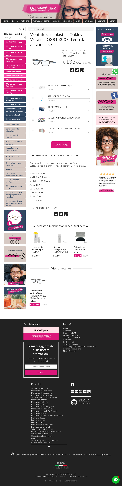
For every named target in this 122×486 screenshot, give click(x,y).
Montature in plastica (37, 29)
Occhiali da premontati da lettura (14, 174)
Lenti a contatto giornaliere (12, 130)
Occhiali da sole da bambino (13, 164)
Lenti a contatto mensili (12, 136)
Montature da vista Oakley (14, 91)
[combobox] (69, 89)
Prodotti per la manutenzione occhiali (12, 150)
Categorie (67, 330)
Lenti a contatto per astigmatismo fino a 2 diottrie (15, 203)
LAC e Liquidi (68, 342)
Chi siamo (88, 20)
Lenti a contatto (12, 124)
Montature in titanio (14, 71)
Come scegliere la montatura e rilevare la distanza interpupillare (79, 347)
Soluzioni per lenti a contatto (14, 142)
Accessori (10, 169)
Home (5, 20)
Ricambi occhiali (69, 351)
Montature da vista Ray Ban (14, 85)
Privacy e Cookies (70, 335)
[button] (116, 480)
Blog (78, 20)
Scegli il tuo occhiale (62, 20)
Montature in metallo (14, 80)
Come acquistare (41, 20)
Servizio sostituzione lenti (14, 157)
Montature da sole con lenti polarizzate (14, 109)
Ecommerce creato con (61, 481)
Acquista (61, 145)
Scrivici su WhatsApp (71, 344)
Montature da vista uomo (14, 47)
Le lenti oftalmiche (20, 20)
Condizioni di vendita (71, 337)
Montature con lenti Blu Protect (14, 99)
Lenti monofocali (13, 115)
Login (112, 20)
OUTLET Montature (14, 42)
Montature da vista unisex (14, 187)
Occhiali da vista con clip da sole (14, 66)
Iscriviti (41, 372)
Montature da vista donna (14, 53)
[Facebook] (72, 385)
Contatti (102, 20)
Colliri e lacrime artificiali (12, 180)
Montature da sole (13, 104)
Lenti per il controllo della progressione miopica (14, 194)
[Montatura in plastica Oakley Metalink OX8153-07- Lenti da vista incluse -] (45, 61)
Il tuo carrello (68, 333)
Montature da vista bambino (14, 60)
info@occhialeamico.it (79, 476)
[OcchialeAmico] (61, 11)
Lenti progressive (13, 119)
